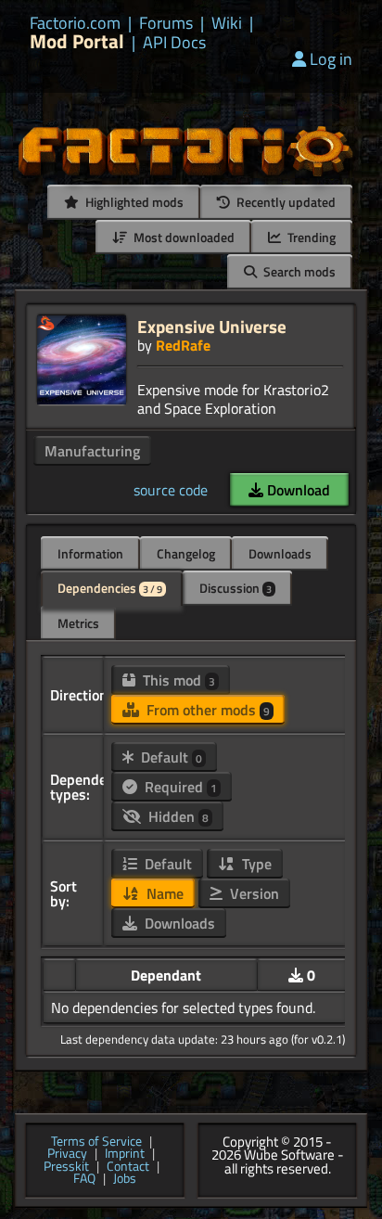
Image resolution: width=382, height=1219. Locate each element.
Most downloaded (183, 237)
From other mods (206, 710)
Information (90, 553)
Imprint (125, 1154)
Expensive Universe (211, 326)
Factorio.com (75, 23)
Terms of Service (96, 1142)
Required (179, 787)
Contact (128, 1167)
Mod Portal (77, 41)
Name (163, 893)
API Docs (174, 42)
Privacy (67, 1154)
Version (252, 893)
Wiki (226, 23)
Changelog (186, 553)
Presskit (66, 1167)
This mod (177, 680)
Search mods (298, 271)
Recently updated (285, 202)
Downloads (280, 553)
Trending (310, 237)
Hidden (177, 816)
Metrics (78, 623)
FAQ (84, 1179)
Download (296, 490)
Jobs (124, 1179)
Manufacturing (92, 451)
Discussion (235, 587)
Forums (166, 23)
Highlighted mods (133, 202)
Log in (331, 58)
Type (255, 864)
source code (171, 490)
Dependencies (109, 587)
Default (169, 757)
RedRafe (183, 345)
